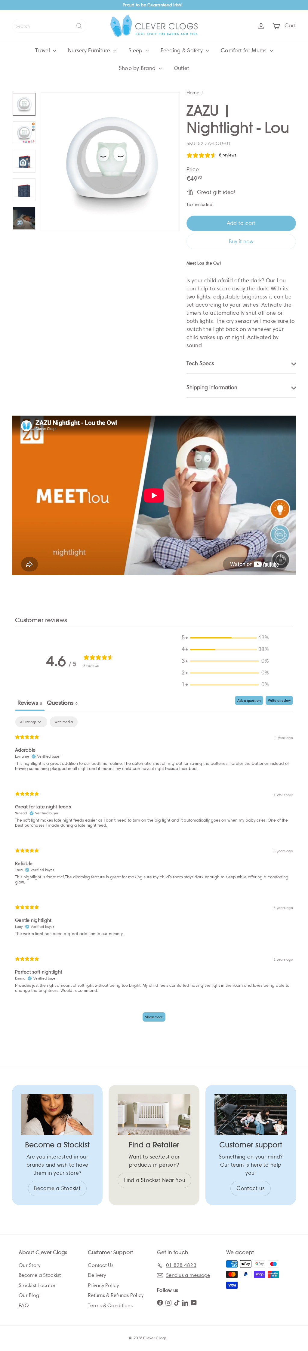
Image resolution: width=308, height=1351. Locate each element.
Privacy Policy (103, 1285)
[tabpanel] (154, 872)
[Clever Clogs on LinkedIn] (185, 1302)
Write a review (279, 700)
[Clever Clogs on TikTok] (177, 1302)
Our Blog (29, 1295)
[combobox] (49, 26)
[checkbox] (64, 721)
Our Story (29, 1265)
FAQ (24, 1305)
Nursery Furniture (90, 50)
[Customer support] (250, 1114)
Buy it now (241, 241)
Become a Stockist (40, 1275)
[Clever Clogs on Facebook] (160, 1302)
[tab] (62, 703)
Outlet (181, 68)
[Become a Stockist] (57, 1114)
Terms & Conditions (110, 1305)
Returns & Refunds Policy (115, 1295)
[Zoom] (110, 161)
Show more (154, 1017)
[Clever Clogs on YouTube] (194, 1302)
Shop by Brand (138, 68)
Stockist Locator (37, 1285)
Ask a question (249, 700)
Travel (43, 50)
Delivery (97, 1275)
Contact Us (101, 1265)
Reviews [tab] (29, 703)
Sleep (136, 50)
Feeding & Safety (183, 50)
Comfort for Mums (244, 50)
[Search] (79, 26)
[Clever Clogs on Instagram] (168, 1302)
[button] (225, 638)
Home (193, 92)
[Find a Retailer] (154, 1114)
